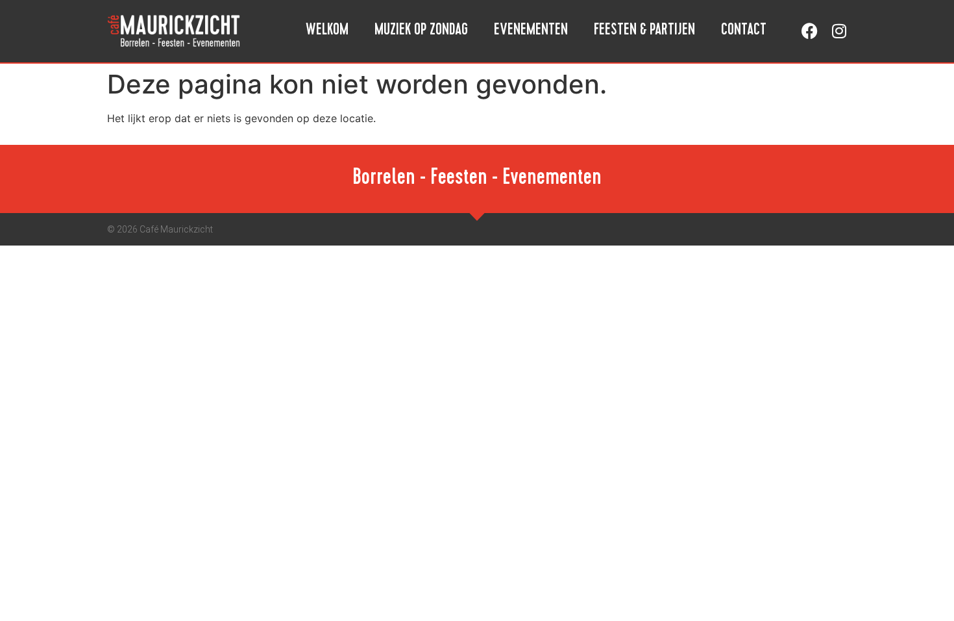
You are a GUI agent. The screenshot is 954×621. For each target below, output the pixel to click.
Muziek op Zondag (421, 31)
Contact (743, 31)
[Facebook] (809, 31)
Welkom (327, 31)
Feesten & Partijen (644, 31)
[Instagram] (839, 31)
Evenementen (531, 31)
